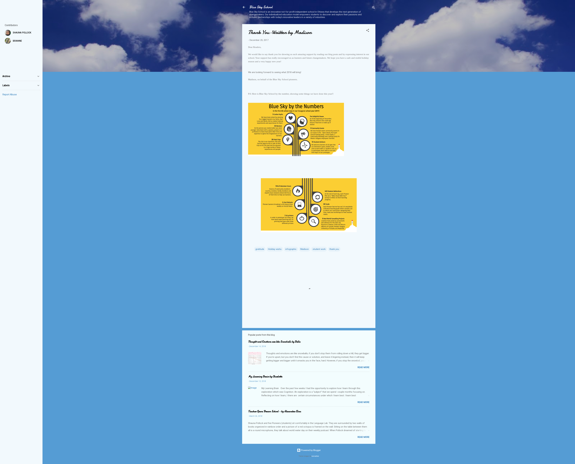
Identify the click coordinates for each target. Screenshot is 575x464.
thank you (334, 249)
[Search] (373, 8)
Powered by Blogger (311, 450)
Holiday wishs (275, 249)
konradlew (315, 456)
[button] (367, 31)
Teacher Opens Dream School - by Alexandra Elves (274, 411)
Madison (304, 249)
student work (319, 249)
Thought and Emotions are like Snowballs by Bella (274, 342)
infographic (290, 249)
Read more (363, 367)
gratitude (259, 249)
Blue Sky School (261, 7)
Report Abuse (9, 94)
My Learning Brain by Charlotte (265, 376)
